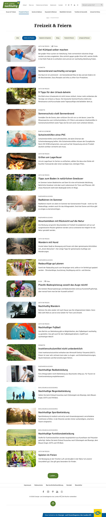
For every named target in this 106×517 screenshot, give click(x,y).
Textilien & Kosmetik (81, 12)
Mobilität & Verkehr (66, 12)
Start (47, 18)
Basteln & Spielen (45, 38)
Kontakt (61, 5)
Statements (53, 5)
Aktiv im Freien (29, 38)
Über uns (31, 5)
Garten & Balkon (37, 12)
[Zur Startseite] (10, 4)
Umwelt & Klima (95, 12)
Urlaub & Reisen (84, 38)
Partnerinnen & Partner (42, 5)
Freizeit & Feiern (24, 12)
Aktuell (25, 5)
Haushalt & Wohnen (51, 12)
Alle (17, 38)
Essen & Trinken (11, 12)
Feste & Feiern (69, 38)
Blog (57, 38)
